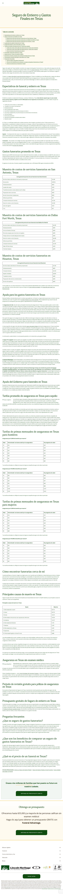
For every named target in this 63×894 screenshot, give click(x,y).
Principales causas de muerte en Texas (13, 52)
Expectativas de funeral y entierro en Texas (14, 35)
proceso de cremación (18, 145)
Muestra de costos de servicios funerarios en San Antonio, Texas (21, 38)
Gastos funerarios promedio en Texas (13, 36)
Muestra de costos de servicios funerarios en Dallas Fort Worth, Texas (22, 40)
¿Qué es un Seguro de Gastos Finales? (23, 770)
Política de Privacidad (44, 888)
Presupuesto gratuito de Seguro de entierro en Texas (16, 57)
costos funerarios (35, 69)
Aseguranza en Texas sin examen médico (13, 54)
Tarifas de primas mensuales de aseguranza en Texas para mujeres (22, 49)
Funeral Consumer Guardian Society (12, 709)
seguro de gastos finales (32, 326)
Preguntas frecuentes (9, 59)
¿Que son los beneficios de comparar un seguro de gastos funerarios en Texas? (24, 62)
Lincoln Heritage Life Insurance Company (29, 673)
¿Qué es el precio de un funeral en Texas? (16, 63)
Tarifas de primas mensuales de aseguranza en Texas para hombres (22, 47)
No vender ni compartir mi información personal (54, 888)
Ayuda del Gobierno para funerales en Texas (14, 44)
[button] (31, 876)
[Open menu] (3, 3)
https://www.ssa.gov (7, 887)
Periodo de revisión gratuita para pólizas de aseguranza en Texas (19, 55)
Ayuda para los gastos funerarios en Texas (14, 43)
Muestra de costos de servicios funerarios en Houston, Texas (20, 41)
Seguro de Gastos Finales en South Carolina (43, 770)
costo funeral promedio (34, 287)
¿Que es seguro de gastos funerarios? (15, 60)
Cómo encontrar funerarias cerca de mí (15, 51)
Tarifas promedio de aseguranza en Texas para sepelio (17, 46)
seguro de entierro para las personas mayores (19, 76)
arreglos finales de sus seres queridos (29, 299)
